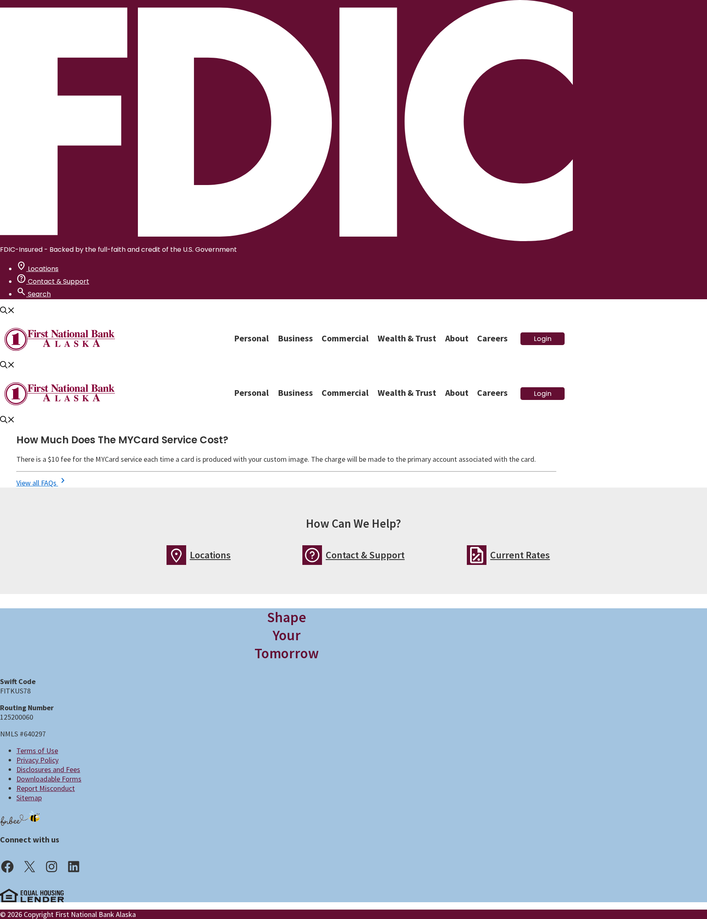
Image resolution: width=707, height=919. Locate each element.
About (456, 338)
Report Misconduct (45, 788)
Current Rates (520, 555)
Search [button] (33, 294)
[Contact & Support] (312, 555)
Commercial (345, 338)
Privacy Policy (37, 760)
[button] (7, 311)
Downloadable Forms (48, 779)
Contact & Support (52, 281)
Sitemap (29, 797)
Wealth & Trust (407, 338)
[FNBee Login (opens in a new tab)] (20, 818)
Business (295, 338)
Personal (251, 338)
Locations (37, 268)
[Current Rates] (476, 555)
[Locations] (176, 555)
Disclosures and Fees (48, 769)
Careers (492, 338)
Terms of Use (37, 750)
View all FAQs (42, 483)
